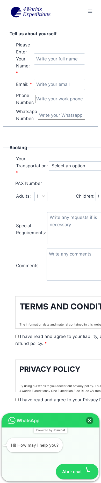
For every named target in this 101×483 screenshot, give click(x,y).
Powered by (50, 430)
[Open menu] (90, 11)
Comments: (28, 265)
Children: (85, 196)
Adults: (23, 196)
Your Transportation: (32, 165)
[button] (89, 420)
